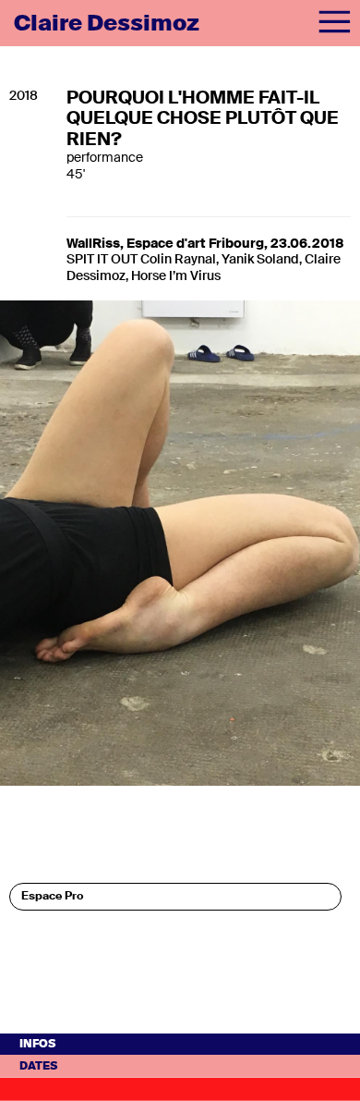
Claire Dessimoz (106, 22)
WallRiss (93, 243)
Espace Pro (52, 895)
